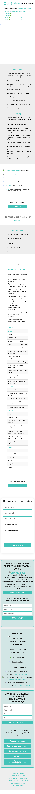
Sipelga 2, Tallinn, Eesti (18, 775)
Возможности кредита (17, 751)
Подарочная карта (17, 741)
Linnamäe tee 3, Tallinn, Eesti (18, 778)
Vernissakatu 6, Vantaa (18, 783)
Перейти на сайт (17, 592)
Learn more (17, 53)
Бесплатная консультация (17, 746)
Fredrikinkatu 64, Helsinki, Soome (18, 780)
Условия (17, 756)
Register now (17, 56)
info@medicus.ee (17, 785)
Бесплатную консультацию (24, 8)
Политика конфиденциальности (17, 762)
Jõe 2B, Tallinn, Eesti (18, 773)
